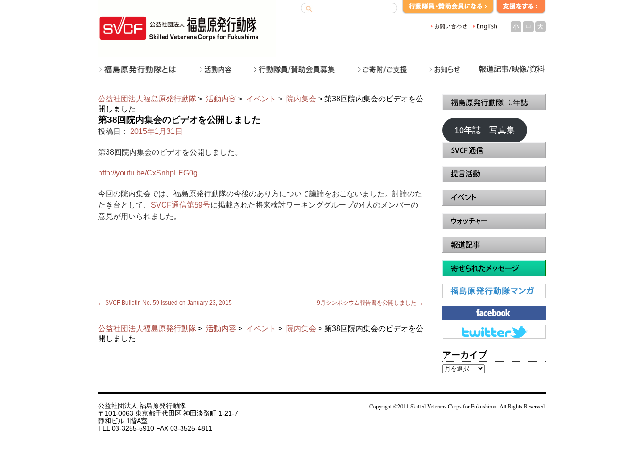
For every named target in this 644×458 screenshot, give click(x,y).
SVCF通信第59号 (180, 205)
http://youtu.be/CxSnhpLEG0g (148, 173)
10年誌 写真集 (484, 130)
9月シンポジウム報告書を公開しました (370, 303)
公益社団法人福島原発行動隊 (147, 99)
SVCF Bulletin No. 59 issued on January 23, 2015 (165, 303)
